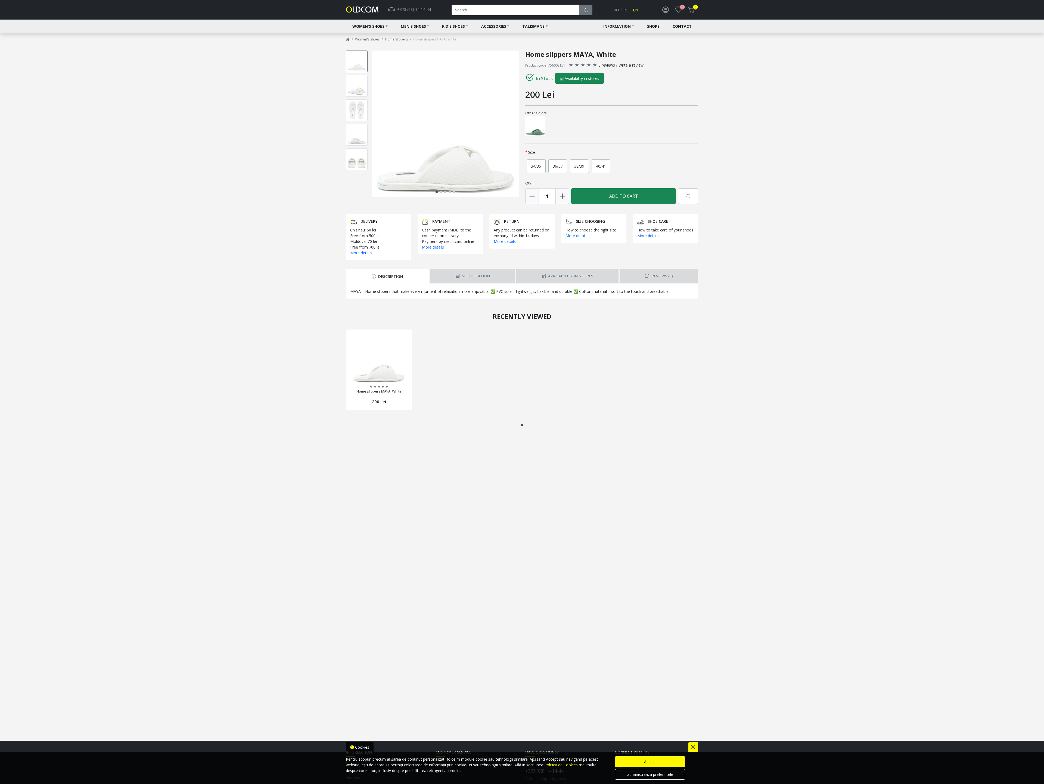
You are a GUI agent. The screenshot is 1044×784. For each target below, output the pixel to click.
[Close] (693, 747)
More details (361, 252)
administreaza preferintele (650, 774)
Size (531, 152)
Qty (528, 183)
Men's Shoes (413, 26)
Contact (682, 26)
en (635, 9)
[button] (517, 123)
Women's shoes (368, 26)
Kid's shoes (453, 26)
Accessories (493, 26)
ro (616, 9)
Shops (653, 26)
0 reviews (606, 65)
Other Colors (536, 113)
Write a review (631, 65)
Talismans (533, 26)
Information (617, 26)
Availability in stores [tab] (570, 275)
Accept (650, 761)
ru (626, 9)
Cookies (361, 747)
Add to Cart (623, 196)
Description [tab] (390, 276)
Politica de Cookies (561, 764)
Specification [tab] (475, 275)
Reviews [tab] (661, 275)
